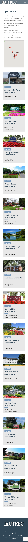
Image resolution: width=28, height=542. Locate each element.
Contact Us (14, 538)
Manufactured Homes (8, 535)
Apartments (16, 535)
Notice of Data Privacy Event (17, 537)
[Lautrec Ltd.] (9, 2)
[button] (10, 48)
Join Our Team (7, 537)
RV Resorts (22, 535)
